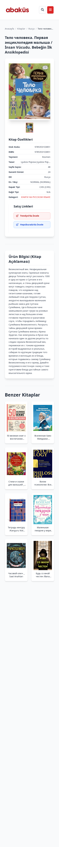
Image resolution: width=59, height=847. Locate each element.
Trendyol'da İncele (29, 215)
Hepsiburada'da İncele (31, 224)
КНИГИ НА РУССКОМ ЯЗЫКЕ (35, 197)
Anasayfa (9, 28)
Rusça (31, 28)
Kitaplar (21, 28)
